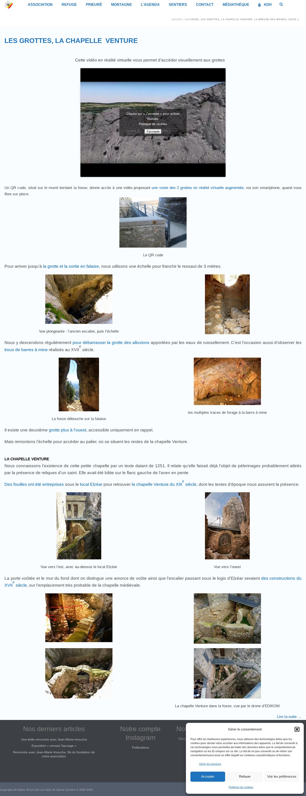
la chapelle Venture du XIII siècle (164, 484)
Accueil (177, 19)
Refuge (69, 4)
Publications (140, 747)
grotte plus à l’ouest (67, 430)
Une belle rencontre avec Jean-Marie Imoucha (54, 739)
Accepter (207, 776)
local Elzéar (91, 484)
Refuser (245, 776)
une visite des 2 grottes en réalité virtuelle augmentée (197, 188)
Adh (268, 4)
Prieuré (94, 4)
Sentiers (178, 4)
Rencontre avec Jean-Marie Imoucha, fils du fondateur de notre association (54, 754)
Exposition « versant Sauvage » (54, 745)
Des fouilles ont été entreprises (34, 484)
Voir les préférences (281, 776)
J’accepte (153, 131)
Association (40, 4)
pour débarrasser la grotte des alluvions (111, 342)
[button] (297, 729)
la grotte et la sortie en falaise (70, 266)
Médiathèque (236, 4)
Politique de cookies (241, 787)
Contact (205, 4)
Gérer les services (210, 764)
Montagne (121, 4)
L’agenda (150, 4)
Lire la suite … (289, 717)
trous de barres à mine (26, 349)
